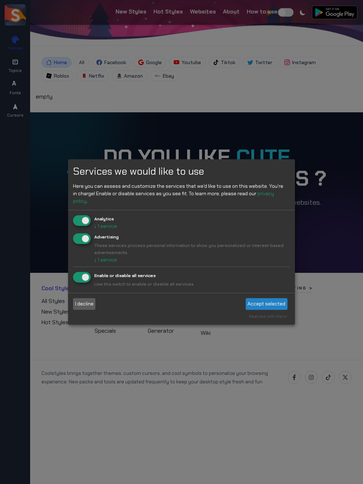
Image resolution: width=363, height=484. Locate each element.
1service (105, 226)
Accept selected (266, 303)
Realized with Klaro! (268, 316)
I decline (84, 303)
